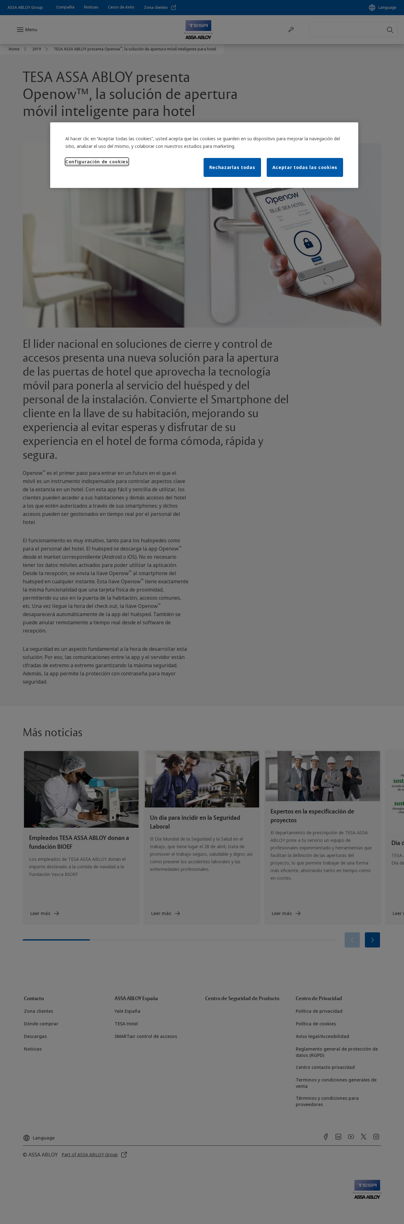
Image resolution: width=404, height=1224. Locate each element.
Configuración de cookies (96, 162)
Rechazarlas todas (232, 167)
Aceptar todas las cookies (305, 167)
